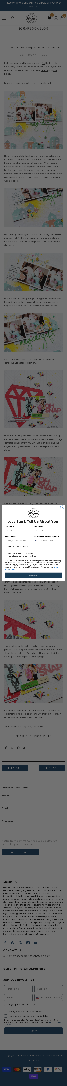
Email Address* (11, 536)
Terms (13, 569)
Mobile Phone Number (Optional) (46, 536)
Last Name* (38, 527)
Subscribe (33, 575)
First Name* (9, 527)
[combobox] (38, 540)
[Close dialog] (62, 507)
